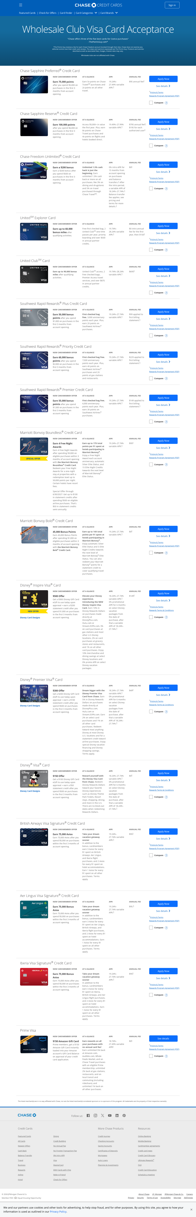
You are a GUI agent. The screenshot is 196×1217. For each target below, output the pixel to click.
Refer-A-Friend (59, 1174)
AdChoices (188, 1197)
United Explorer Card (38, 217)
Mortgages (102, 1155)
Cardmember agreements (149, 1146)
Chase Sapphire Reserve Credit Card (48, 113)
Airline (20, 1174)
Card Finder (67, 12)
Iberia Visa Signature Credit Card (45, 963)
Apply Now (167, 78)
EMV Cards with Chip (62, 1170)
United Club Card (35, 260)
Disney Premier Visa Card (41, 679)
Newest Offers (24, 1146)
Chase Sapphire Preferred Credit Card (50, 70)
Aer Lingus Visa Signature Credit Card (49, 895)
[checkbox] (156, 103)
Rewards (21, 1170)
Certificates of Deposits (108, 1150)
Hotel (20, 1179)
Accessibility (166, 1197)
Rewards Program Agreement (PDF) (164, 96)
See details (163, 86)
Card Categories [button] (87, 12)
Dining (56, 1136)
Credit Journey (104, 1136)
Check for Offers (48, 12)
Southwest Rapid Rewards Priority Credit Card (55, 346)
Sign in (174, 5)
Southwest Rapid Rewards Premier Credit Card (56, 389)
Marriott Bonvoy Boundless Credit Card (51, 432)
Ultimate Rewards (146, 1160)
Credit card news (145, 1150)
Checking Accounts (106, 1141)
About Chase (143, 1194)
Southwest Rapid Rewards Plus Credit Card (53, 303)
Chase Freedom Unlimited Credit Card (50, 156)
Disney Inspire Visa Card (40, 585)
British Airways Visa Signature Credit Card (52, 823)
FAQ (140, 1165)
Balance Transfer (25, 1155)
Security (140, 1197)
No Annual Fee (59, 1146)
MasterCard (58, 1165)
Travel (20, 1160)
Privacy (131, 1197)
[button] (191, 1209)
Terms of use (152, 1197)
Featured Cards (28, 12)
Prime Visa (28, 1030)
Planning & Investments (108, 1165)
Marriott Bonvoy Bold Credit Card (46, 520)
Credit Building (59, 1141)
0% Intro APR (59, 1155)
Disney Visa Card (35, 765)
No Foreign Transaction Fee (65, 1150)
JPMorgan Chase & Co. (174, 1194)
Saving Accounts (105, 1146)
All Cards (21, 1141)
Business (21, 1165)
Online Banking (144, 1136)
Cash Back (22, 1150)
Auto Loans (103, 1160)
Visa (55, 1160)
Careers (189, 1194)
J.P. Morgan (157, 1194)
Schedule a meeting (146, 1174)
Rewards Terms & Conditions (161, 610)
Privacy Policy (58, 1211)
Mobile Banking (144, 1141)
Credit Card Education (147, 1170)
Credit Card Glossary (146, 1155)
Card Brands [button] (110, 12)
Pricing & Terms (156, 92)
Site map (177, 1197)
